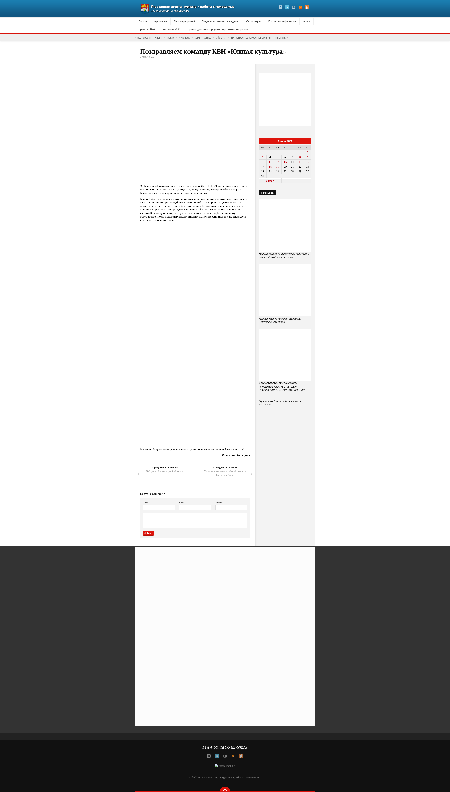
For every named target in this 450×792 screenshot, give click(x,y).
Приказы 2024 (147, 29)
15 (299, 162)
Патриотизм (281, 38)
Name (146, 502)
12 (277, 162)
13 (285, 162)
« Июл (270, 181)
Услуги (306, 21)
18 (270, 166)
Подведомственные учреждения (220, 21)
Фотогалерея (253, 21)
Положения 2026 (171, 29)
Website (218, 502)
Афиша (207, 38)
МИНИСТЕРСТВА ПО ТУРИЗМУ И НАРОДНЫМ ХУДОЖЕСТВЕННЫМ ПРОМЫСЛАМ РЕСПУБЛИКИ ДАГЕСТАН (282, 386)
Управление (160, 21)
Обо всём (221, 38)
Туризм (170, 38)
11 (270, 162)
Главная (143, 21)
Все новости (144, 38)
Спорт (158, 38)
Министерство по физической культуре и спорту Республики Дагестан (284, 255)
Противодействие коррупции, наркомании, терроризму (219, 29)
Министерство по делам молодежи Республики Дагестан (280, 320)
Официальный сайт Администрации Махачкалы (280, 403)
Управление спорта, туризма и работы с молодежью (192, 6)
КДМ (197, 38)
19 (277, 166)
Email (182, 502)
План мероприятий (184, 21)
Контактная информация (282, 21)
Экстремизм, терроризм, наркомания (251, 38)
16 (307, 162)
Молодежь (184, 38)
